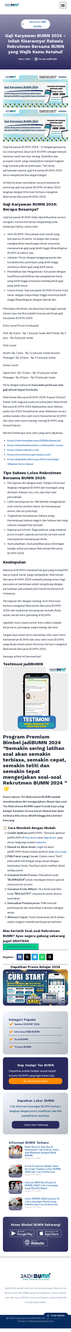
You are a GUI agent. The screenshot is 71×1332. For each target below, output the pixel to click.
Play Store (31, 837)
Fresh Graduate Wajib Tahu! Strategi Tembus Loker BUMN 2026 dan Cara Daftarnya (43, 1168)
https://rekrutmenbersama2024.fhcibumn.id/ (34, 440)
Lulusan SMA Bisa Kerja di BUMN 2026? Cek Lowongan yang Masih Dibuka (41, 1185)
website (41, 842)
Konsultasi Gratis (38, 1080)
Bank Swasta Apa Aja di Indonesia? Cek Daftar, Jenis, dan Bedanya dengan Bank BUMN (42, 1151)
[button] (63, 5)
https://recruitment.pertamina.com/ (29, 454)
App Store (50, 837)
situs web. (61, 851)
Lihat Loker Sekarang (36, 1124)
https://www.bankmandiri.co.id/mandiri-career (35, 445)
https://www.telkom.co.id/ (23, 449)
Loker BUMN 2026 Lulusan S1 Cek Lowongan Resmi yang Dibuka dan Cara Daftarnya (42, 1201)
